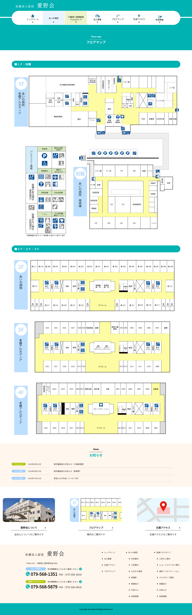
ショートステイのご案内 (169, 565)
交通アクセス (139, 19)
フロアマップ (118, 19)
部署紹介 (134, 583)
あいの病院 (53, 18)
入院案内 (134, 565)
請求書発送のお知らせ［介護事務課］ (69, 464)
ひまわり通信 (136, 571)
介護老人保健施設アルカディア (76, 18)
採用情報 (134, 596)
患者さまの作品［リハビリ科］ (66, 478)
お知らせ (134, 590)
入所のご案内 (164, 558)
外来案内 (134, 558)
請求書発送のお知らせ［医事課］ (67, 471)
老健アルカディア (163, 552)
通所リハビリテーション (169, 571)
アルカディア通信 (166, 577)
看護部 (134, 577)
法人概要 (97, 19)
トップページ (33, 19)
